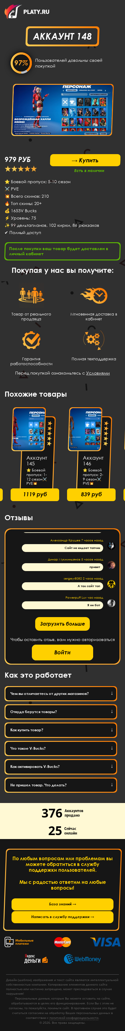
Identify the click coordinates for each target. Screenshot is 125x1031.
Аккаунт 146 (93, 460)
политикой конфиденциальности (73, 1018)
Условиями (98, 372)
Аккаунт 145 (36, 460)
